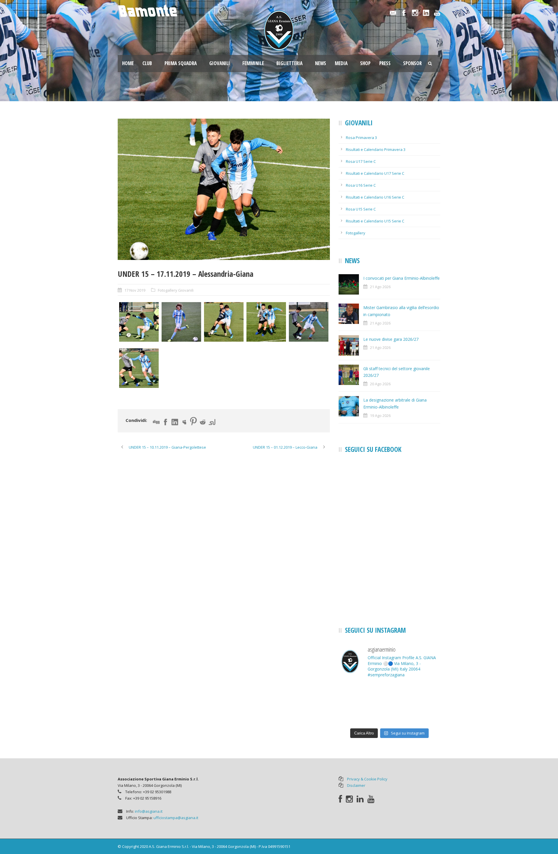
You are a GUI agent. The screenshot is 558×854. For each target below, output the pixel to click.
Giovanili (219, 63)
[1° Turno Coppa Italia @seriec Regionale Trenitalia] (355, 714)
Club (147, 63)
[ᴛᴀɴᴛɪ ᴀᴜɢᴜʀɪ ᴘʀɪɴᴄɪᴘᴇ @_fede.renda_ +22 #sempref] (389, 714)
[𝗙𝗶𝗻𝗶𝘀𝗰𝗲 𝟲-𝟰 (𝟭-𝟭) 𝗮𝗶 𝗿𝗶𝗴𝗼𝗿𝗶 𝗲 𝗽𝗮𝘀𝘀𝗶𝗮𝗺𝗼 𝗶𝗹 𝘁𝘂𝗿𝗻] (424, 714)
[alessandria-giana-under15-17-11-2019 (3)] (224, 322)
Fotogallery (355, 233)
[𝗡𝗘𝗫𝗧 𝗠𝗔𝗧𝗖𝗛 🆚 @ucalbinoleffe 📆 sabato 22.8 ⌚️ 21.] (424, 694)
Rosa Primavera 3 (361, 137)
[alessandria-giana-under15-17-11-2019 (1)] (139, 322)
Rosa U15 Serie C (361, 209)
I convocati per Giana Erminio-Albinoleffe (401, 278)
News (320, 63)
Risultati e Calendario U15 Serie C (375, 221)
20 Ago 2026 (380, 383)
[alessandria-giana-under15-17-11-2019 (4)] (224, 189)
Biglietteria (289, 63)
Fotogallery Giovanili (176, 290)
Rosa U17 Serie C (361, 161)
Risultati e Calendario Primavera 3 (375, 149)
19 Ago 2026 (380, 415)
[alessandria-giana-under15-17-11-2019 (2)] (181, 322)
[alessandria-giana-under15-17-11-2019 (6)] (139, 368)
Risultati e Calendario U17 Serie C (375, 173)
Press (385, 63)
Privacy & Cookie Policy (367, 779)
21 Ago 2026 (380, 286)
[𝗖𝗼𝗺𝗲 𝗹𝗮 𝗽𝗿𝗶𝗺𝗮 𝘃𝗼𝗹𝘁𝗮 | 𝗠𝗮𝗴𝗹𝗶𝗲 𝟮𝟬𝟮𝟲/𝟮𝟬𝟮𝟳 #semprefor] (355, 694)
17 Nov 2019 (134, 290)
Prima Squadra (180, 63)
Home (128, 63)
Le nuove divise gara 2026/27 (391, 339)
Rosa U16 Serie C (361, 185)
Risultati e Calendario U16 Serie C (375, 197)
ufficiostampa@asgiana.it (175, 817)
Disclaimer (356, 785)
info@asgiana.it (148, 811)
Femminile (253, 63)
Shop (365, 63)
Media (341, 63)
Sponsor (412, 63)
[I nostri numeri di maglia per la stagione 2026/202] (389, 694)
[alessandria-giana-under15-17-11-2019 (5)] (308, 322)
